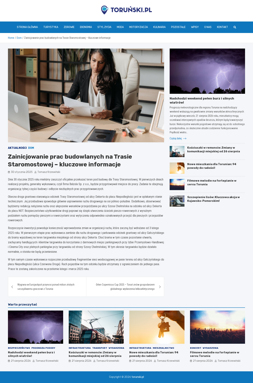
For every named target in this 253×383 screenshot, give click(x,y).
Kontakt (222, 27)
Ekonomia (86, 27)
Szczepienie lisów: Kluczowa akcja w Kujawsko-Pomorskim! (213, 199)
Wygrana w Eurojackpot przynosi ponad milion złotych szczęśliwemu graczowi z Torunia (45, 286)
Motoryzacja (138, 27)
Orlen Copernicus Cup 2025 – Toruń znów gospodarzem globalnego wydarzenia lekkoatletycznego (125, 286)
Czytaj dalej (176, 138)
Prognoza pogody (43, 348)
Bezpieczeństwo (19, 348)
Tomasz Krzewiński (48, 172)
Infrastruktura (80, 348)
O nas (208, 27)
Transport (99, 348)
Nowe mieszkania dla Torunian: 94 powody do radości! (211, 166)
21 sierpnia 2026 (21, 360)
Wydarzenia (116, 348)
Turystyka (50, 27)
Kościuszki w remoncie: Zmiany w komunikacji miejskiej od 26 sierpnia (213, 149)
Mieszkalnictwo (163, 348)
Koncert (195, 348)
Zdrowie (69, 27)
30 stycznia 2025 (22, 172)
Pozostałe (178, 27)
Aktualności (17, 148)
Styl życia (104, 27)
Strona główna (27, 27)
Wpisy (195, 27)
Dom (31, 148)
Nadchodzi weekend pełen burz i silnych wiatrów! (31, 354)
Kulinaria (159, 27)
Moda (120, 27)
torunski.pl (138, 377)
